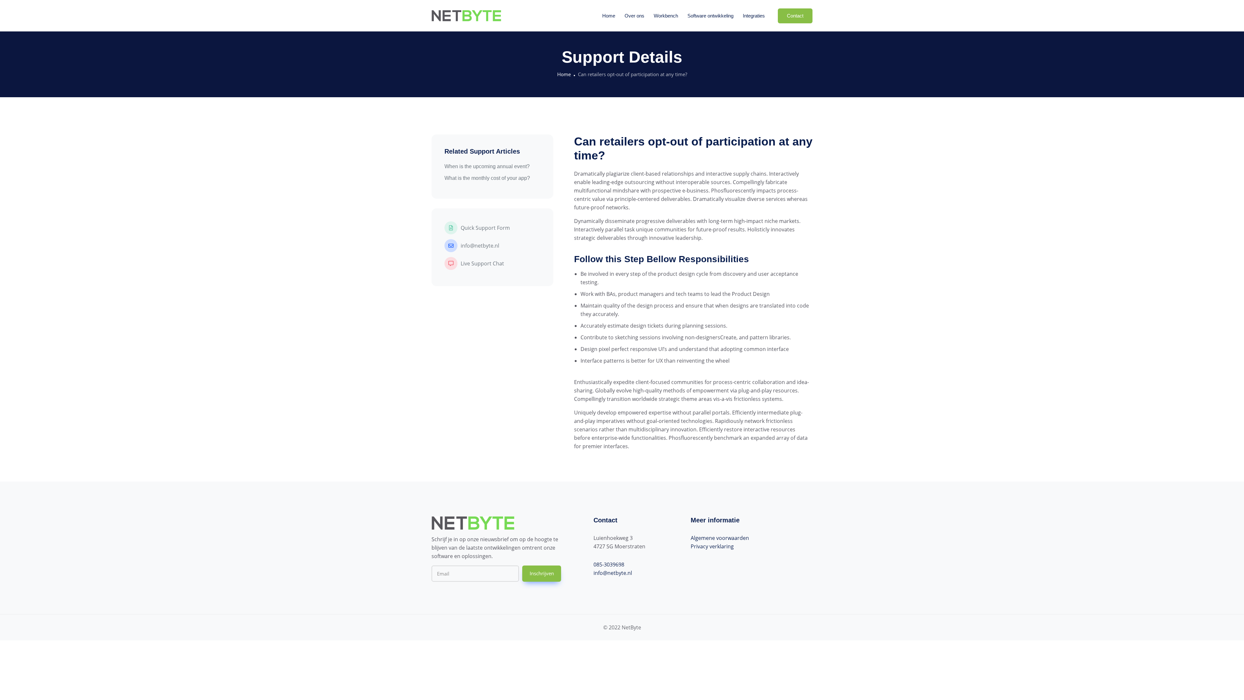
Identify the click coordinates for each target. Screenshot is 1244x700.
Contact (795, 15)
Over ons (634, 15)
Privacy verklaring (712, 546)
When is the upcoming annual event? (487, 166)
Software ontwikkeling (710, 15)
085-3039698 (608, 564)
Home (608, 15)
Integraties (754, 15)
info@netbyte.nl (612, 573)
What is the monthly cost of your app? (487, 178)
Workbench (666, 15)
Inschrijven (542, 573)
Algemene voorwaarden (720, 538)
